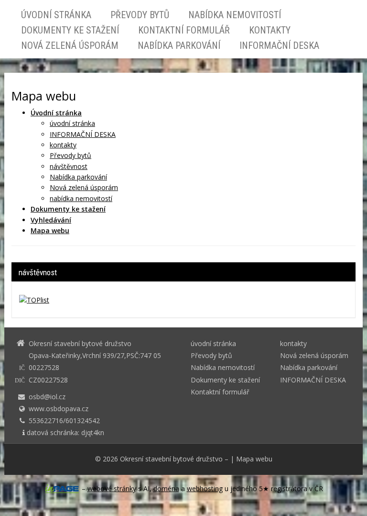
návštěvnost (68, 166)
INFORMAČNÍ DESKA (279, 45)
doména (166, 488)
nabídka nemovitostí (81, 198)
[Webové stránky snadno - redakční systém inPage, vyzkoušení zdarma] (62, 489)
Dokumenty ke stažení (70, 30)
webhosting (205, 488)
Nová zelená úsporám (70, 45)
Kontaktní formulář (184, 30)
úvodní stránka (56, 15)
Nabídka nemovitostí (234, 15)
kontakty (270, 30)
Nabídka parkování (179, 45)
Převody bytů (139, 15)
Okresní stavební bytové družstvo (171, 458)
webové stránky (111, 488)
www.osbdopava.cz (58, 408)
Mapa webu (254, 458)
